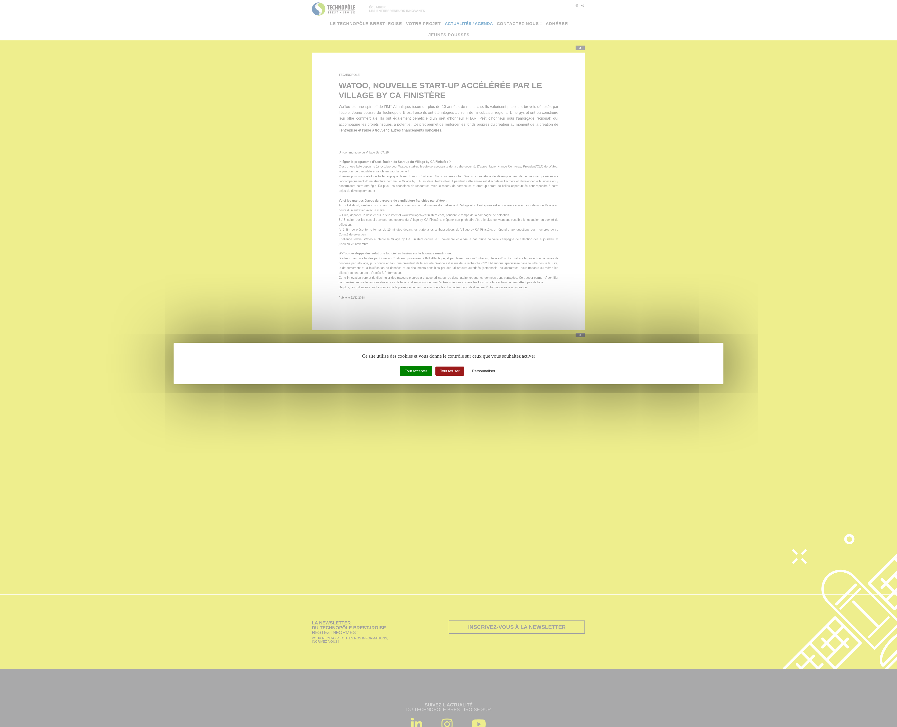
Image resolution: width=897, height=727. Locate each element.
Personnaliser (483, 371)
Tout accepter (416, 371)
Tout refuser (449, 371)
